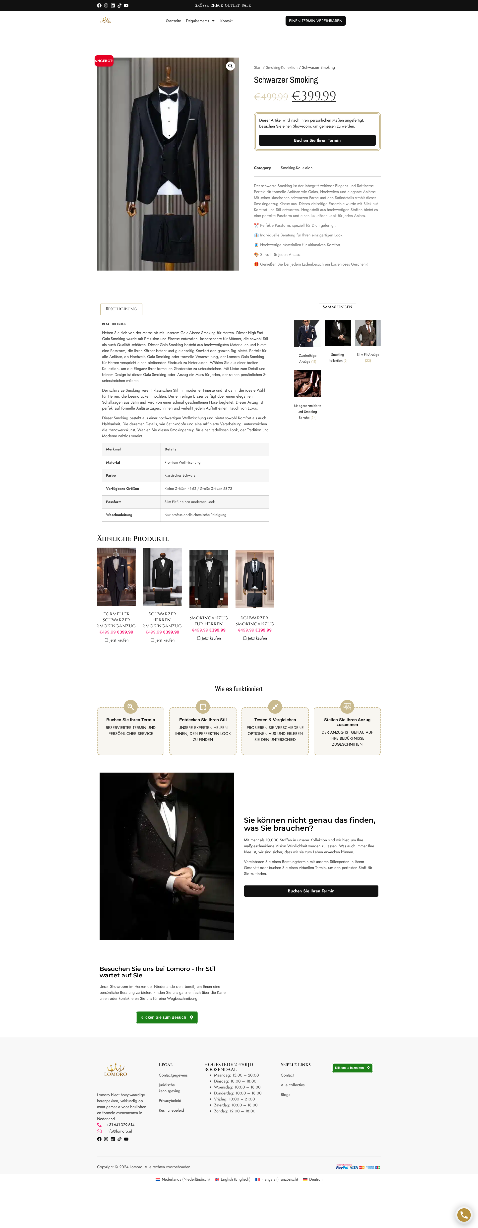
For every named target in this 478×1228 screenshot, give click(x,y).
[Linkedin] (113, 5)
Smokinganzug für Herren (208, 621)
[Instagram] (106, 5)
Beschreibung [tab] (121, 309)
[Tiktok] (119, 5)
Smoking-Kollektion (282, 67)
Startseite (173, 21)
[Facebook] (99, 5)
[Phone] (464, 1215)
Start (257, 67)
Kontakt (226, 21)
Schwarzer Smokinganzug (255, 621)
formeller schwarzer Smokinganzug (116, 620)
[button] (230, 66)
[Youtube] (126, 5)
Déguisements (197, 21)
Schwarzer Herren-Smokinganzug (162, 620)
